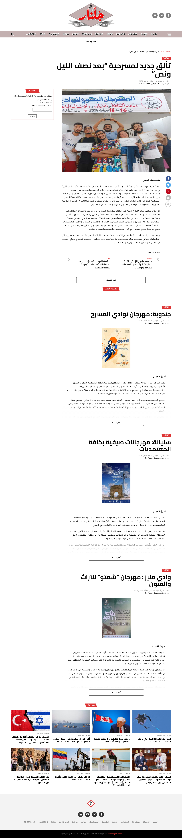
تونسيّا (144, 34)
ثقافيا (75, 34)
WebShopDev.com (115, 833)
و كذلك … (31, 34)
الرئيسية (168, 52)
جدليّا (42, 34)
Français (91, 41)
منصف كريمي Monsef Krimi (151, 84)
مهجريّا (99, 34)
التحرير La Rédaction (154, 323)
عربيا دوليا (54, 34)
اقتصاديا (133, 34)
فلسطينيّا (87, 34)
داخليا (110, 34)
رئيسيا (154, 34)
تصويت (32, 116)
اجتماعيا (120, 34)
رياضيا (66, 34)
